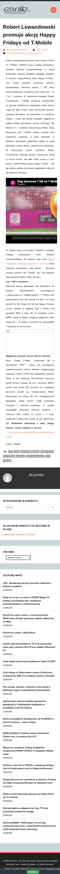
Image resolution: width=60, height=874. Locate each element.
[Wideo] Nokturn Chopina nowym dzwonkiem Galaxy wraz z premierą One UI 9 (26, 735)
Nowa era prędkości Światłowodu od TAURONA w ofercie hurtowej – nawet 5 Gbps (28, 720)
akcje (16, 452)
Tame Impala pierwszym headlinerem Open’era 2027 (29, 661)
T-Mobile (7, 461)
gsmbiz (44, 50)
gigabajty (35, 452)
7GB (11, 452)
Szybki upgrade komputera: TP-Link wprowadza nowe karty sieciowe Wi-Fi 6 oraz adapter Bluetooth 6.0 (29, 646)
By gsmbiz (36, 475)
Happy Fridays (47, 452)
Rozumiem (33, 872)
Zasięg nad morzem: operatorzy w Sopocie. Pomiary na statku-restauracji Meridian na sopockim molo (29, 781)
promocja (20, 456)
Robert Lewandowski (35, 456)
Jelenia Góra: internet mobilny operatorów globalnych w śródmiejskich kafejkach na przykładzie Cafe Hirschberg (24, 704)
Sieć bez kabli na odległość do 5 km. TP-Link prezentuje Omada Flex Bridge (25, 810)
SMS (48, 456)
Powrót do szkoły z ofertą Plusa (19, 632)
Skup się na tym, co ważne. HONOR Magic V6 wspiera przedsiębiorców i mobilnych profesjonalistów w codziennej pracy (26, 600)
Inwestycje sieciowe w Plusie (19, 534)
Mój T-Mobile (9, 456)
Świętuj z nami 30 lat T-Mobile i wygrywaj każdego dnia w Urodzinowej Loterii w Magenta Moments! (28, 767)
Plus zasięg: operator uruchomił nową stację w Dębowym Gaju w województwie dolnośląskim (27, 688)
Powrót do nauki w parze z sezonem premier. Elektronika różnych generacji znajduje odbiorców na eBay (28, 618)
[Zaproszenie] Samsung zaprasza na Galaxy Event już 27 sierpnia (28, 795)
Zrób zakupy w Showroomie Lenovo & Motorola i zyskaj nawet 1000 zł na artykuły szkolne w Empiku (28, 674)
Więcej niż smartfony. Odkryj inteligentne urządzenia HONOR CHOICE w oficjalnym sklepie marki (28, 750)
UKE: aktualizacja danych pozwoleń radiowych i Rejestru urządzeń (27, 585)
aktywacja (25, 452)
